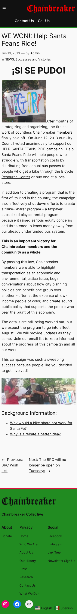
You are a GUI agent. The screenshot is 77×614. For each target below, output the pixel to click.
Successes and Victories (33, 59)
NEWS (9, 59)
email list (36, 338)
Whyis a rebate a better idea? (35, 434)
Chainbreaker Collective (22, 514)
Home (23, 536)
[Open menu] (4, 8)
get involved (16, 370)
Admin (35, 53)
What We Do (28, 593)
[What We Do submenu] (39, 594)
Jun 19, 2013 (10, 53)
